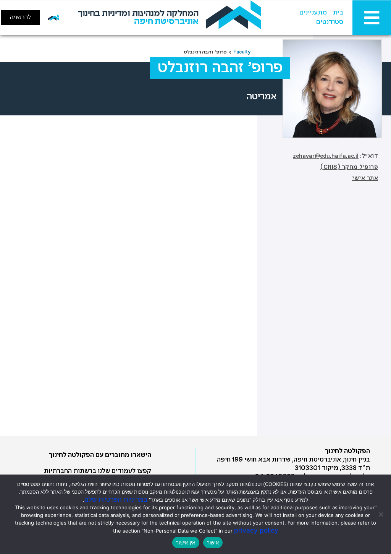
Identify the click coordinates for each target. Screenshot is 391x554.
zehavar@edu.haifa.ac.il (326, 156)
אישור (213, 542)
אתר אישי (365, 178)
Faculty (241, 52)
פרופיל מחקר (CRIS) (349, 167)
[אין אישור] (381, 514)
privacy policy (256, 530)
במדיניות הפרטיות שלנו (115, 499)
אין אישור (185, 542)
